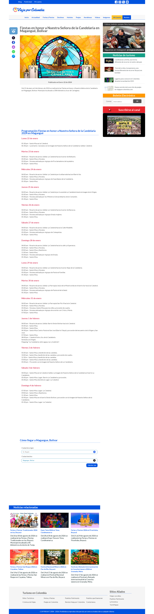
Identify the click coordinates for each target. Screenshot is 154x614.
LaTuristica (114, 602)
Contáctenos (90, 602)
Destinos (60, 17)
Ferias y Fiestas (48, 17)
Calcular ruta (92, 465)
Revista (126, 17)
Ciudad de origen (27, 448)
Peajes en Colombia (51, 602)
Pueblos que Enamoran (94, 598)
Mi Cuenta (117, 17)
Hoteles (70, 17)
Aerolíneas (88, 17)
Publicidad (28, 2)
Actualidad (36, 17)
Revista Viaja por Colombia (75, 602)
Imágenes (106, 17)
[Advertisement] (60, 109)
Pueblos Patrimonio (72, 598)
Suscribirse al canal (129, 109)
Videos (97, 17)
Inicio (27, 17)
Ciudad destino (26, 456)
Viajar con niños (115, 596)
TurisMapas (114, 605)
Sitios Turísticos (28, 598)
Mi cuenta (37, 2)
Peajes (78, 17)
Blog (20, 2)
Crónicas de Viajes (29, 602)
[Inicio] (39, 10)
